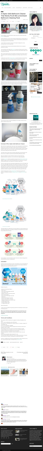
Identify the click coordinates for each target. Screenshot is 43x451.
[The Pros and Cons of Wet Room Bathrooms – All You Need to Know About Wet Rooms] (17, 431)
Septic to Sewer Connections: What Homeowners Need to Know (34, 135)
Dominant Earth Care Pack (5, 226)
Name (36, 41)
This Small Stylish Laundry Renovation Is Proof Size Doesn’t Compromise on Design (35, 143)
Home (1, 10)
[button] (40, 8)
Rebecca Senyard (4, 19)
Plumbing (4, 10)
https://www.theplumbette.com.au (10, 358)
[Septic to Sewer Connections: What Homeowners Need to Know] (5, 371)
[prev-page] (13, 377)
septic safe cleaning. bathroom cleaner (14, 342)
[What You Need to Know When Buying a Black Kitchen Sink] (17, 439)
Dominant (2, 36)
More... (39, 30)
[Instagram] (38, 0)
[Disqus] (14, 391)
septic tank (21, 342)
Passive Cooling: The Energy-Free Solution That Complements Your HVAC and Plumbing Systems (35, 129)
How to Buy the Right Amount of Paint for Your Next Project (35, 138)
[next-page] (14, 377)
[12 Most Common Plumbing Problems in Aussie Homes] (23, 371)
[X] (40, 0)
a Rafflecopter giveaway (4, 315)
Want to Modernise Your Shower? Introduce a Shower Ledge (35, 132)
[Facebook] (37, 0)
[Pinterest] (39, 0)
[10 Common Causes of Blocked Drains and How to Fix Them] (14, 371)
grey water (7, 342)
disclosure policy (19, 339)
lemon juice (13, 49)
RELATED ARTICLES (4, 367)
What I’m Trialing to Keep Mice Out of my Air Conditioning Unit (7, 353)
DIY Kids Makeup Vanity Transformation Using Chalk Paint (22, 353)
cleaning (4, 342)
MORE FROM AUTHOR (11, 367)
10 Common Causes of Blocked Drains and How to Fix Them (35, 140)
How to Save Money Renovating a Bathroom (35, 145)
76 (27, 19)
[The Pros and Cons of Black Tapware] (17, 434)
